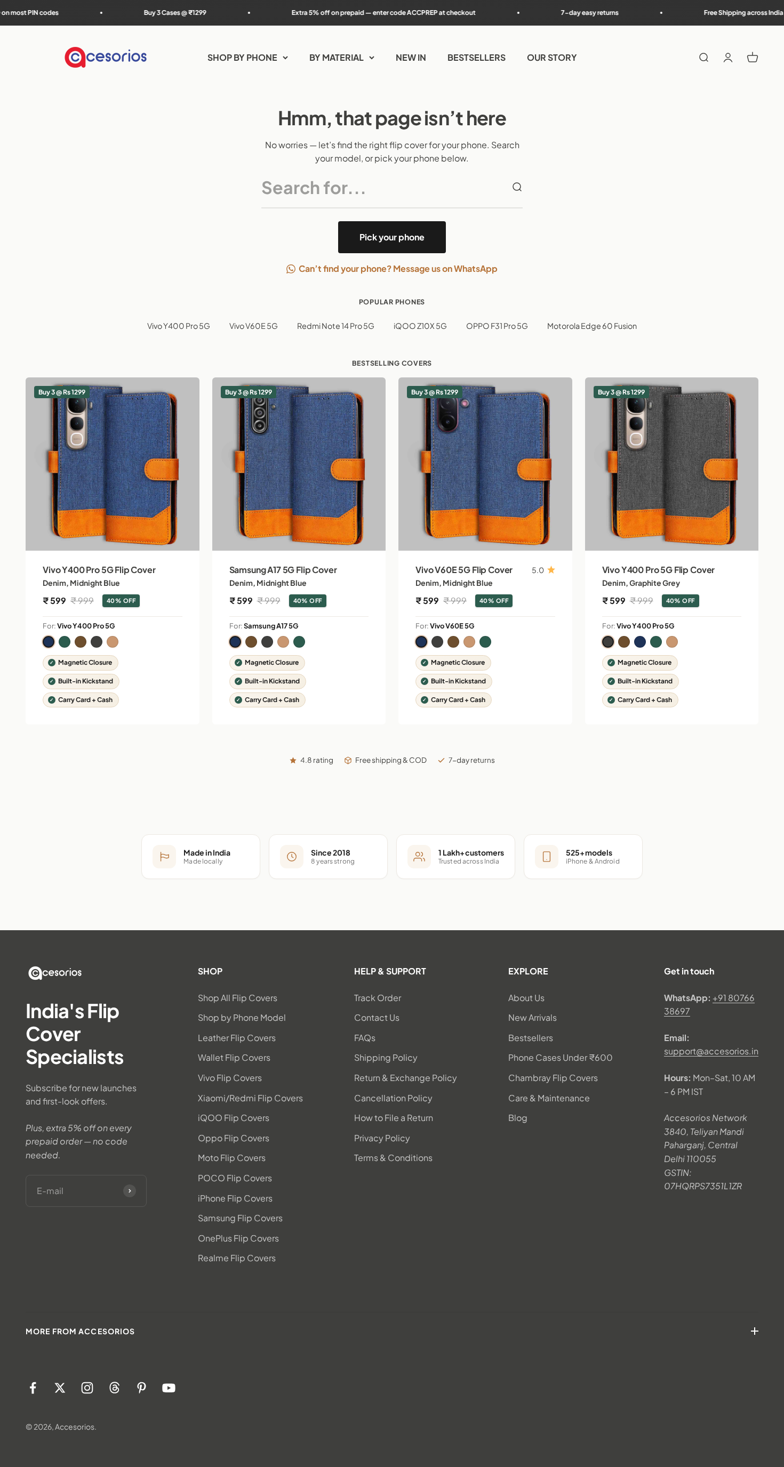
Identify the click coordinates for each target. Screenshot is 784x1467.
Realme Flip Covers (237, 1257)
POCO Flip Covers (235, 1177)
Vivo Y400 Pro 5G (178, 326)
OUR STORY (552, 57)
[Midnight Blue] (48, 642)
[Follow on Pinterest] (141, 1388)
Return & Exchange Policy (405, 1077)
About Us (526, 997)
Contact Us (376, 1017)
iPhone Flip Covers (235, 1198)
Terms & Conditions (393, 1157)
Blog (517, 1117)
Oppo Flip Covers (233, 1137)
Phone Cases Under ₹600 (560, 1057)
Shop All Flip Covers (237, 997)
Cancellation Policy (393, 1097)
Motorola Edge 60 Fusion (592, 326)
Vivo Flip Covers (230, 1077)
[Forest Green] (64, 642)
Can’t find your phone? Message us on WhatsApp (398, 268)
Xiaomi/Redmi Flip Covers (250, 1097)
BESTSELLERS (476, 57)
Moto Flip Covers (232, 1157)
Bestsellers (530, 1037)
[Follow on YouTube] (169, 1388)
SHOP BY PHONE (242, 57)
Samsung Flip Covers (240, 1217)
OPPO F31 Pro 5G (497, 326)
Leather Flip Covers (237, 1037)
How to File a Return (393, 1117)
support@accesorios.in (711, 1051)
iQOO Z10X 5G (420, 326)
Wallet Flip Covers (234, 1057)
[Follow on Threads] (114, 1388)
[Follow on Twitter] (60, 1388)
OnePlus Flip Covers (238, 1238)
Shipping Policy (386, 1057)
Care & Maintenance (549, 1097)
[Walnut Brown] (80, 642)
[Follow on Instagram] (87, 1388)
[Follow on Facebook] (33, 1388)
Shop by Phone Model (242, 1017)
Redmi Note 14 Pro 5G (335, 326)
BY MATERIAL (336, 57)
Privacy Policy (382, 1137)
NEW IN (411, 57)
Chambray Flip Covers (553, 1077)
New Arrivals (532, 1017)
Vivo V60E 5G (253, 326)
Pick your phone (392, 237)
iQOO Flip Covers (233, 1117)
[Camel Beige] (112, 642)
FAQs (364, 1037)
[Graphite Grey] (96, 642)
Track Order (377, 997)
